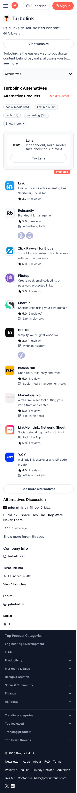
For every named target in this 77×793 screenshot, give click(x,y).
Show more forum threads (23, 536)
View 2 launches (14, 584)
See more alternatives (38, 489)
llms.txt (10, 778)
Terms (57, 761)
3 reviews (34, 199)
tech (12, 115)
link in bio (46, 107)
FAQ (47, 761)
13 (8, 528)
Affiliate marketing (35, 475)
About (37, 761)
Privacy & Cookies (17, 770)
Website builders (34, 345)
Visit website (38, 44)
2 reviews (35, 264)
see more (10, 63)
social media (17, 107)
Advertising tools (34, 226)
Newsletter (12, 761)
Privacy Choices (43, 770)
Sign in (65, 6)
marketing (36, 115)
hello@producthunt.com (50, 778)
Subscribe (38, 6)
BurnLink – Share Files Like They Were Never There (33, 517)
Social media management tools (44, 383)
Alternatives (13, 74)
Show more (13, 123)
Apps (26, 761)
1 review (34, 291)
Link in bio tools (33, 318)
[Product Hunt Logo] (14, 5)
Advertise (63, 770)
